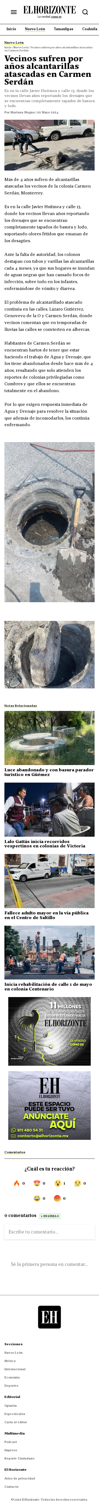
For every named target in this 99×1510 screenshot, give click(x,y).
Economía (12, 1377)
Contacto (11, 1487)
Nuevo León (13, 1353)
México (10, 1361)
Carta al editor (15, 1422)
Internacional (15, 1369)
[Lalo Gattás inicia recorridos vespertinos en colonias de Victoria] (49, 810)
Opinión (10, 1406)
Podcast (10, 1442)
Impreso (10, 1450)
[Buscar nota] (85, 12)
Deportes (11, 1386)
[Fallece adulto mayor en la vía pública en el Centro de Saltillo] (49, 881)
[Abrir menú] (14, 12)
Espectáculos (14, 1414)
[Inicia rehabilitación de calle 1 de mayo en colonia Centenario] (49, 953)
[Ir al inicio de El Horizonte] (49, 11)
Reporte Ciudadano (19, 1458)
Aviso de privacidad (19, 1478)
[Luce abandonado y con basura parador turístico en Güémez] (49, 738)
